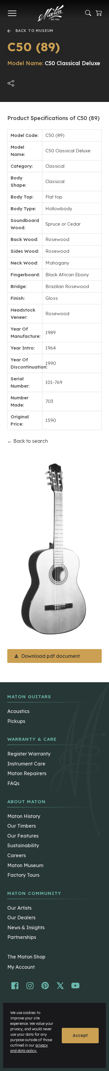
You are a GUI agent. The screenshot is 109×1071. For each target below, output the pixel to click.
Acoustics (18, 711)
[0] (99, 13)
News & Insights (26, 927)
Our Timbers (21, 826)
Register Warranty (29, 754)
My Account (21, 967)
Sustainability (23, 845)
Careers (16, 855)
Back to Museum (34, 31)
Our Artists (19, 908)
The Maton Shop (26, 957)
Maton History (23, 816)
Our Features (22, 836)
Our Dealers (21, 917)
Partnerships (21, 937)
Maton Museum (25, 865)
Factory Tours (23, 875)
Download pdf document (50, 656)
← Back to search (27, 441)
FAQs (13, 783)
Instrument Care (26, 764)
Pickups (16, 721)
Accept (80, 1035)
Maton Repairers (26, 773)
